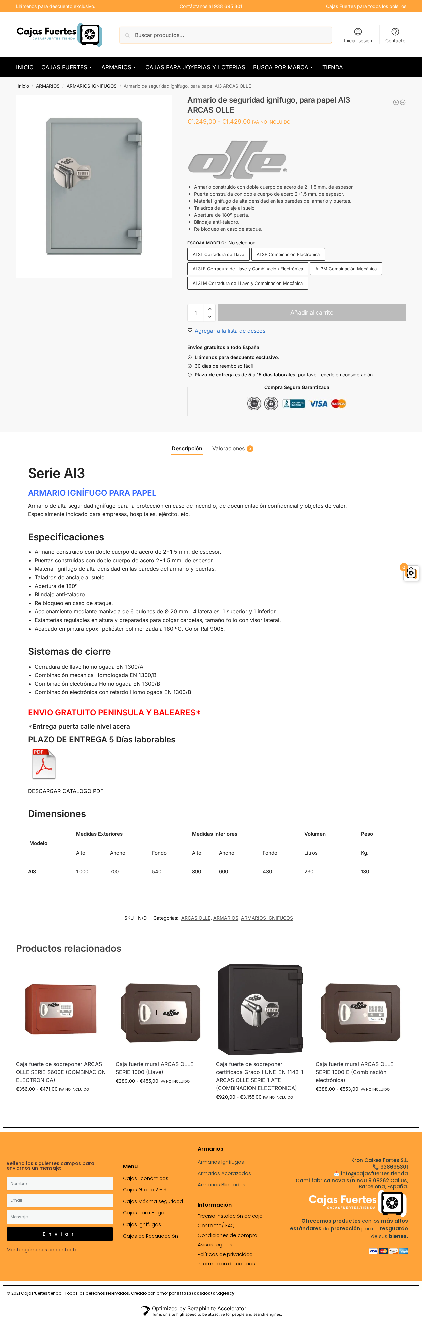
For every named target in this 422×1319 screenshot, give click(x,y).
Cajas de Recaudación (150, 1236)
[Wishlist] (96, 974)
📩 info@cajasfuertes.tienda (370, 1173)
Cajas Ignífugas (142, 1224)
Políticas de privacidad (225, 1254)
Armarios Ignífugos (221, 1161)
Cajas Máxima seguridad (153, 1201)
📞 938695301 (390, 1166)
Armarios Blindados (221, 1184)
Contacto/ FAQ (216, 1225)
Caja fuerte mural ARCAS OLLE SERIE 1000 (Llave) (155, 1068)
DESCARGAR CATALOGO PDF (65, 791)
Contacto (395, 40)
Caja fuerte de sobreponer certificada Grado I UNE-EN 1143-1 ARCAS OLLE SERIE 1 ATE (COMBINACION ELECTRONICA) (259, 1076)
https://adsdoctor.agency (205, 1293)
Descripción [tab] (187, 448)
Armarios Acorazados (224, 1173)
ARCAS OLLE (195, 918)
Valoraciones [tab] (231, 448)
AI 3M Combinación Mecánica (346, 268)
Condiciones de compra (227, 1235)
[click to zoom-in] (94, 186)
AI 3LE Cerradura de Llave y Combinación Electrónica (248, 268)
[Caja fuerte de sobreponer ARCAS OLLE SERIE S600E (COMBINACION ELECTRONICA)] (61, 1009)
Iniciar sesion (358, 40)
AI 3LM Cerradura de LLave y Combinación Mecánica (248, 283)
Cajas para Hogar (144, 1212)
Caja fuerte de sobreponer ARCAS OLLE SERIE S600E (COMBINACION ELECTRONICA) (61, 1072)
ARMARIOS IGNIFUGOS (92, 86)
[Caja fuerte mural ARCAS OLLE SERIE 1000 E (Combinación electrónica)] (361, 1009)
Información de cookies (226, 1263)
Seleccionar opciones (61, 1103)
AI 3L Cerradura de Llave (218, 254)
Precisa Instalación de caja (230, 1215)
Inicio (23, 86)
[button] (209, 308)
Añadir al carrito (311, 312)
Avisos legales (215, 1244)
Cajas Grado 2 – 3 (144, 1189)
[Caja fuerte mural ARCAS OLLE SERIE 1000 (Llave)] (161, 1009)
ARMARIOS (48, 86)
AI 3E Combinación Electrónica (288, 254)
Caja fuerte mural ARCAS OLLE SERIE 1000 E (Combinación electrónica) (355, 1072)
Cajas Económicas (145, 1178)
